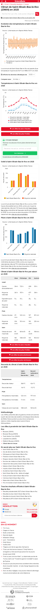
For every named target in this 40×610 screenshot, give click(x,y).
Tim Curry (6, 528)
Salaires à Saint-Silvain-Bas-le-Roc (13, 466)
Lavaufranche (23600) (9, 439)
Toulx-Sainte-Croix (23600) (11, 436)
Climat (6, 4)
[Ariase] (10, 608)
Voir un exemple (32, 509)
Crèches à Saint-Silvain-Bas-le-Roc (14, 478)
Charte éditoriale (23, 583)
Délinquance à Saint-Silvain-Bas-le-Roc (15, 454)
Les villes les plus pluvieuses (21, 355)
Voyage (6, 509)
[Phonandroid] (29, 608)
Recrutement (20, 584)
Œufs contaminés (8, 533)
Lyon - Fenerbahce (9, 540)
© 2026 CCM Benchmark (20, 588)
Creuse (26, 4)
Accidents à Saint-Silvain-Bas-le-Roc (14, 471)
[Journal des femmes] (10, 596)
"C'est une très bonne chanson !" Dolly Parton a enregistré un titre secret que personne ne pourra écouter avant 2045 (19, 552)
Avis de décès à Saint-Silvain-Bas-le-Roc (15, 452)
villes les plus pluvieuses (19, 268)
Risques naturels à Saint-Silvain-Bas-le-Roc (16, 459)
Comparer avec (6, 79)
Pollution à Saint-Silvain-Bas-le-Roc (14, 456)
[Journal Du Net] (10, 600)
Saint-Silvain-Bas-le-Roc (10, 449)
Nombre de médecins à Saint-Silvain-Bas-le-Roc (18, 461)
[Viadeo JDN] (29, 604)
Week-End (7, 512)
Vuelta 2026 (7, 544)
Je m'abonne (18, 153)
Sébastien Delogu (8, 537)
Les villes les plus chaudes (21, 129)
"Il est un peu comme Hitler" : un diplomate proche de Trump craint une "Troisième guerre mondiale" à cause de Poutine (20, 559)
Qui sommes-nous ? (7, 583)
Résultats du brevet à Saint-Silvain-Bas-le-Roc (17, 496)
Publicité (30, 583)
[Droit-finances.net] (29, 600)
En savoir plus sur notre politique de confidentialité (15, 157)
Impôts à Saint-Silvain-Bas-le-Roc (13, 468)
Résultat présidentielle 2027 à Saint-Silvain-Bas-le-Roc (20, 491)
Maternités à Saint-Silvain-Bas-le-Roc (14, 480)
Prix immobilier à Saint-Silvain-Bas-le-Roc (16, 483)
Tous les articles (8, 584)
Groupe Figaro (34, 586)
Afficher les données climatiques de (14, 75)
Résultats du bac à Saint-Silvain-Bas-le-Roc (16, 494)
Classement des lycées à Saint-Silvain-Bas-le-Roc (18, 464)
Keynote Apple (7, 535)
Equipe (15, 583)
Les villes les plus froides (21, 134)
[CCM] (29, 596)
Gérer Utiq (17, 586)
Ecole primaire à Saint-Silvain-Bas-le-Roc (16, 476)
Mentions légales (25, 586)
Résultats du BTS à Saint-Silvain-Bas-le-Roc (16, 498)
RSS (14, 584)
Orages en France (8, 530)
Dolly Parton (7, 542)
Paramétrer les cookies (8, 586)
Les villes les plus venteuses (21, 360)
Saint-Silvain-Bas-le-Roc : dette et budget (16, 473)
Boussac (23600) (8, 431)
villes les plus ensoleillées (19, 214)
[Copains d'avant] (10, 604)
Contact (35, 583)
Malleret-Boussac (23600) (11, 441)
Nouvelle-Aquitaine (16, 4)
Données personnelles (30, 584)
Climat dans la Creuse (10, 443)
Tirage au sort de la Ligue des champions (16, 547)
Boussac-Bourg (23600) (10, 434)
